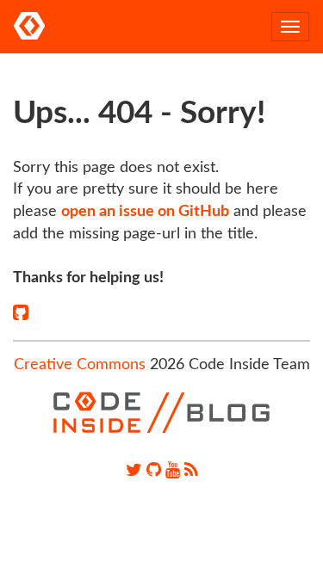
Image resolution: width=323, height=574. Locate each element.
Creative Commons (80, 365)
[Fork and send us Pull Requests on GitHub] (153, 470)
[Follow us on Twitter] (134, 470)
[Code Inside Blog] (29, 26)
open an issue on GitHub (145, 211)
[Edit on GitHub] (20, 313)
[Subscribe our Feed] (191, 470)
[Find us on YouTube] (172, 470)
